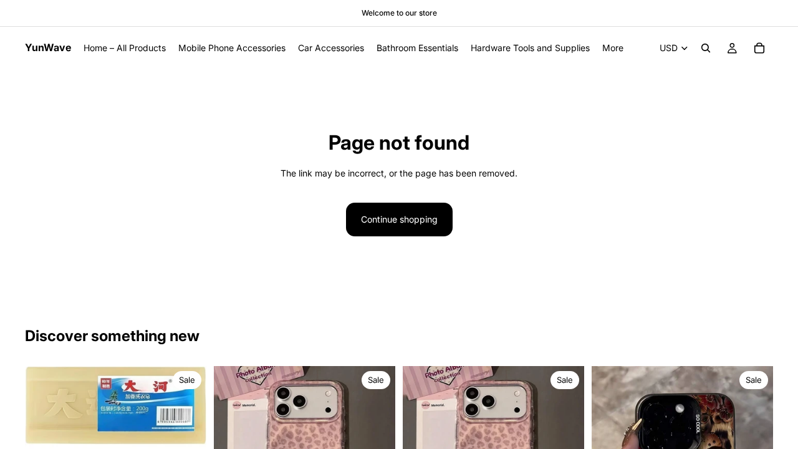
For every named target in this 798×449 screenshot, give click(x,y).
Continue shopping (399, 219)
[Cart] (759, 48)
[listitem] (613, 48)
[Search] (705, 48)
